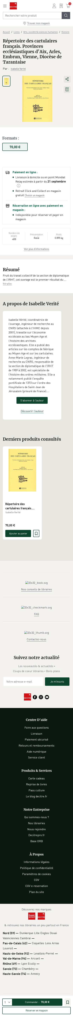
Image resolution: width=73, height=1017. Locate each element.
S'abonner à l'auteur (32, 400)
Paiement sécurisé (36, 739)
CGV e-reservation (36, 886)
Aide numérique (36, 751)
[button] (36, 277)
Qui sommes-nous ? (36, 817)
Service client (36, 757)
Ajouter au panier (18, 533)
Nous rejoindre (36, 829)
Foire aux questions (36, 727)
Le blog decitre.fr (36, 796)
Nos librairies (36, 823)
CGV (36, 880)
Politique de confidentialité (36, 868)
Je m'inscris (57, 681)
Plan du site (36, 892)
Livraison (36, 733)
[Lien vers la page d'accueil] (13, 5)
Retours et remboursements (36, 745)
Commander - (37, 1001)
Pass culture (37, 790)
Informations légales (36, 862)
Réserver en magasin (37, 1010)
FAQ (36, 614)
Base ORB (36, 841)
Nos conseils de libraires (36, 589)
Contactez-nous (36, 639)
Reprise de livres (36, 784)
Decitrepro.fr (36, 835)
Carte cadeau (36, 778)
